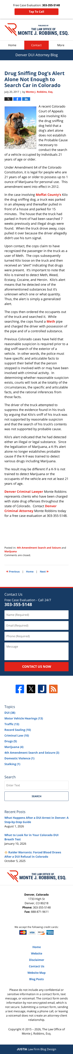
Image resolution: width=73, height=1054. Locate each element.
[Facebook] (20, 689)
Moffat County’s (48, 194)
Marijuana (10, 551)
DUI (9, 713)
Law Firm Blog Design (36, 1049)
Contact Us (36, 966)
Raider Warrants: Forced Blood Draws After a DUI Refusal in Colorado (32, 854)
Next (44, 571)
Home (12, 45)
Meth (51, 321)
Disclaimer (36, 960)
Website (36, 953)
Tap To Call (36, 12)
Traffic (11, 724)
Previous (13, 571)
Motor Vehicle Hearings (23, 718)
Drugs (10, 741)
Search (36, 796)
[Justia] (42, 689)
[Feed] (53, 689)
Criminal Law (16, 735)
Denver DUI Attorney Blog (36, 29)
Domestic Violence (19, 758)
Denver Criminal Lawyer (23, 491)
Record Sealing (17, 730)
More (60, 45)
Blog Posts (36, 979)
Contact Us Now (36, 666)
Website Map (36, 973)
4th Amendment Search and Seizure (39, 547)
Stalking (12, 764)
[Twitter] (31, 689)
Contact (36, 45)
